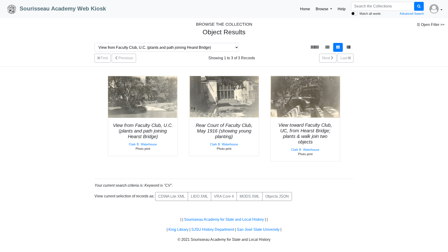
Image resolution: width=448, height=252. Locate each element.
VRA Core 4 (224, 196)
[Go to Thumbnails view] (327, 47)
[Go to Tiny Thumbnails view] (315, 47)
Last (344, 58)
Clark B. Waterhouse (143, 144)
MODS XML (249, 196)
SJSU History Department (212, 229)
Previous (125, 58)
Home (305, 9)
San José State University (258, 229)
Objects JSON (277, 196)
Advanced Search (412, 13)
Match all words (370, 13)
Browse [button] (322, 9)
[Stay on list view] (349, 47)
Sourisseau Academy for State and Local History (224, 219)
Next (326, 58)
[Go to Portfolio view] (338, 47)
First (104, 58)
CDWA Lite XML (171, 196)
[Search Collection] (419, 6)
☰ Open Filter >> (430, 25)
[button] (435, 9)
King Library (178, 229)
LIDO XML (199, 196)
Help (342, 9)
